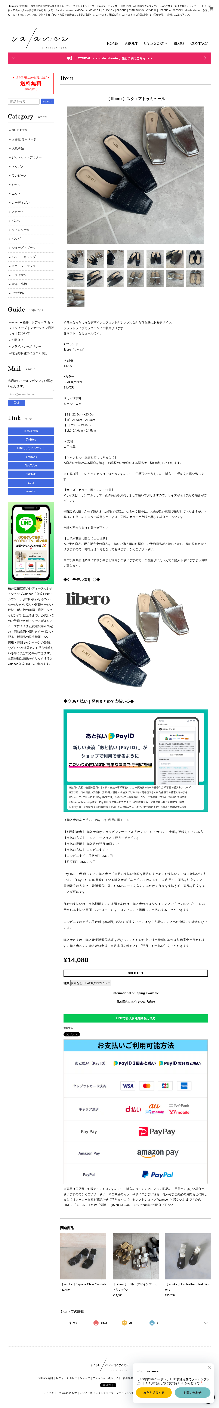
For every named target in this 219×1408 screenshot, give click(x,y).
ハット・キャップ (24, 257)
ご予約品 (18, 293)
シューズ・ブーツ (24, 247)
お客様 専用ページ (24, 139)
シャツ (16, 184)
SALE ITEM (19, 130)
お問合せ (17, 340)
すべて (73, 1322)
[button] (155, 43)
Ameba (31, 491)
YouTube (31, 466)
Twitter (31, 440)
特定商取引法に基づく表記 (29, 353)
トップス (18, 166)
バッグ (16, 238)
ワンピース (19, 175)
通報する (68, 1028)
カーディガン (21, 202)
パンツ (16, 220)
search (47, 101)
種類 (67, 983)
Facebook (31, 457)
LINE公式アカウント (31, 448)
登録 (16, 402)
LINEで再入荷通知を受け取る (136, 1018)
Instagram (31, 431)
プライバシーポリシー (26, 346)
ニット (16, 193)
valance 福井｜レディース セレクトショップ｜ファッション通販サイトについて (31, 328)
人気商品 (18, 148)
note (31, 483)
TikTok (31, 474)
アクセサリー (21, 275)
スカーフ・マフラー (25, 266)
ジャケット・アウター (27, 157)
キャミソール (21, 229)
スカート (18, 211)
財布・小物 (19, 284)
